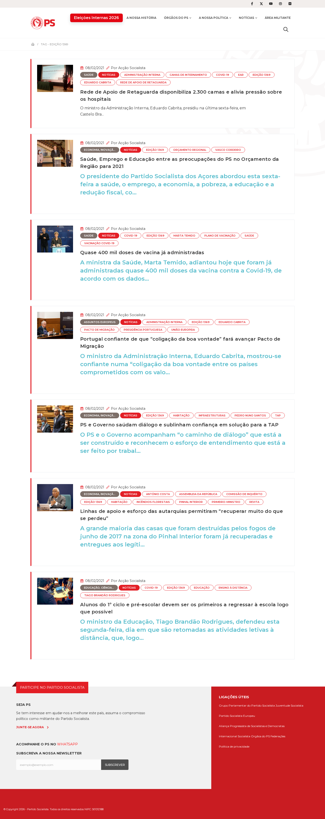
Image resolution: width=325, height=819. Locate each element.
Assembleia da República (198, 494)
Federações (278, 736)
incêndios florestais (153, 502)
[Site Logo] (44, 23)
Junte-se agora (30, 727)
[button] (286, 29)
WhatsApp (67, 744)
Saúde (89, 74)
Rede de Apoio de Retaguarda (143, 82)
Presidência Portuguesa (143, 329)
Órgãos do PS (176, 18)
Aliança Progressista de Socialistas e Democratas (252, 726)
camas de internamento (188, 74)
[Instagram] (280, 3)
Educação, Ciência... (99, 587)
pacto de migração (99, 329)
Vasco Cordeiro (228, 150)
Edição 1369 (262, 74)
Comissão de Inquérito (244, 494)
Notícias (246, 18)
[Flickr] (290, 3)
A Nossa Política (213, 18)
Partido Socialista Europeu (237, 716)
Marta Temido (184, 235)
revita (254, 502)
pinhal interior (191, 502)
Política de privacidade (234, 746)
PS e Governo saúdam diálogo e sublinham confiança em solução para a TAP (179, 425)
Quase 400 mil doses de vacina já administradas (142, 252)
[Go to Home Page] (32, 44)
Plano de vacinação (220, 235)
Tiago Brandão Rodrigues (104, 595)
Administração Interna (142, 74)
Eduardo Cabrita (97, 82)
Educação (202, 587)
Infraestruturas (212, 415)
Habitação (181, 415)
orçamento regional (189, 150)
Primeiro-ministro (226, 502)
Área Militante (278, 18)
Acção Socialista (131, 68)
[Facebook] (251, 3)
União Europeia (183, 329)
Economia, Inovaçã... (99, 150)
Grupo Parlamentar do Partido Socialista (247, 705)
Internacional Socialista (234, 736)
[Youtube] (271, 3)
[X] (261, 3)
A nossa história (141, 18)
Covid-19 (222, 74)
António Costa (158, 494)
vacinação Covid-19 (99, 243)
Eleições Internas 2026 (96, 17)
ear (241, 74)
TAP (278, 415)
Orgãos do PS (260, 736)
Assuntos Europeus (100, 322)
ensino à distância (233, 587)
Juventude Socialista (289, 705)
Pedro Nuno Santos (250, 415)
